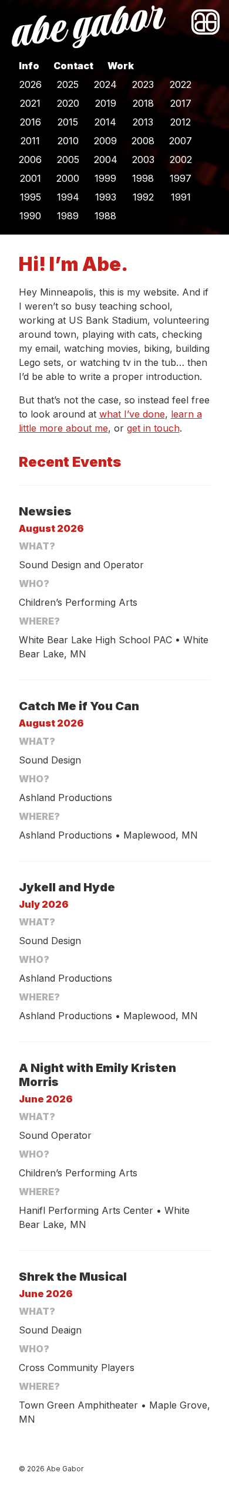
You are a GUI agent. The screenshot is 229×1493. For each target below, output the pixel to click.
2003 (143, 159)
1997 (180, 178)
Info (29, 66)
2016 (30, 122)
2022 (180, 84)
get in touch (153, 428)
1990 (30, 216)
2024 (105, 84)
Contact (73, 66)
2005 (68, 159)
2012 (180, 122)
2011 (30, 141)
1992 (143, 197)
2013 (143, 122)
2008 (143, 141)
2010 (68, 141)
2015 (68, 122)
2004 (105, 159)
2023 (143, 84)
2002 (181, 159)
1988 (105, 216)
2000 (67, 178)
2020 (68, 103)
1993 (105, 197)
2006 (30, 159)
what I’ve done (132, 414)
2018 (143, 103)
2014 (105, 122)
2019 (105, 103)
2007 (180, 141)
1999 (105, 178)
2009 (105, 141)
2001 (30, 178)
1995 (30, 197)
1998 (143, 178)
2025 (68, 84)
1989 (68, 216)
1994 (68, 197)
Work (120, 66)
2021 (30, 103)
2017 (180, 103)
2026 (30, 84)
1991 (181, 197)
